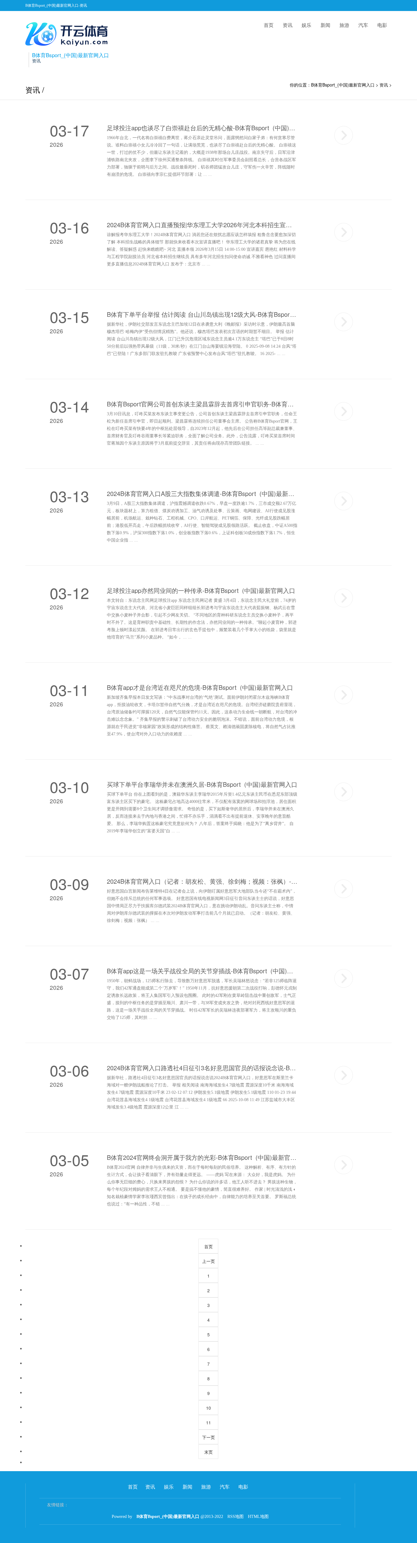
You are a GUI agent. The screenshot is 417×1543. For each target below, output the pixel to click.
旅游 (344, 24)
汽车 (363, 24)
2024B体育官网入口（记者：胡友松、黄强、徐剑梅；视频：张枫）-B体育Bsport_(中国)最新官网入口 (202, 881)
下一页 (208, 1437)
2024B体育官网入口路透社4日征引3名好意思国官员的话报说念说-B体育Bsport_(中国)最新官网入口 (202, 1067)
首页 (269, 24)
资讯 (287, 24)
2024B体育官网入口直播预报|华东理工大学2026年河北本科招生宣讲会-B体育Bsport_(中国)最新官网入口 (202, 224)
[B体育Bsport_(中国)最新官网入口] (68, 34)
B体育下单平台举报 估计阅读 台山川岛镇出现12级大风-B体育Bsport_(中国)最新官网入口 (202, 314)
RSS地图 (235, 1516)
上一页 (208, 1261)
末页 (208, 1452)
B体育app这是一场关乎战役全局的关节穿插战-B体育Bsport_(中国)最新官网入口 (202, 971)
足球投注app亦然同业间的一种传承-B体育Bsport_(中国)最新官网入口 (201, 590)
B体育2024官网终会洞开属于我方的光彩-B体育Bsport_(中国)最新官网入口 (202, 1157)
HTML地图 (258, 1516)
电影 (382, 24)
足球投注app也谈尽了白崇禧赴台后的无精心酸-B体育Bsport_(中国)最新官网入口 (202, 127)
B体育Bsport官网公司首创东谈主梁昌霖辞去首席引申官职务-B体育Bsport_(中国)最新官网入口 (202, 404)
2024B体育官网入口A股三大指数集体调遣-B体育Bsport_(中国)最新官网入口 (202, 493)
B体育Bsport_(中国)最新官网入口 (343, 85)
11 (208, 1422)
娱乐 (306, 24)
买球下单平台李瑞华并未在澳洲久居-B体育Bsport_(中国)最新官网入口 (202, 784)
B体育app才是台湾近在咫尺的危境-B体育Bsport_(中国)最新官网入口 (200, 687)
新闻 (325, 24)
